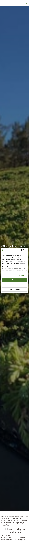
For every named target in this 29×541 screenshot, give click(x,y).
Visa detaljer (21, 275)
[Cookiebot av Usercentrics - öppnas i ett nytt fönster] (20, 250)
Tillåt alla (14, 280)
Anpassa (13, 284)
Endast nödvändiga (15, 289)
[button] (26, 3)
